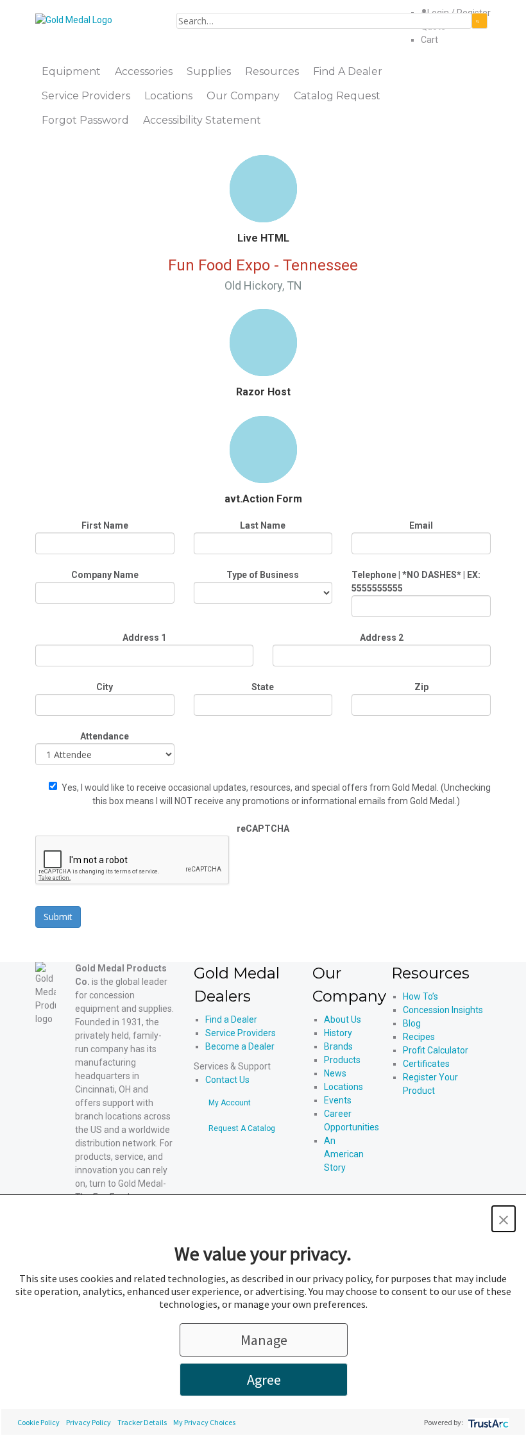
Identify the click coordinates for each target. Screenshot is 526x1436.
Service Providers (240, 1033)
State (262, 687)
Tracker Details (142, 1422)
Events (338, 1100)
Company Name (105, 575)
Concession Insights (443, 1010)
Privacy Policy (88, 1422)
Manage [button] (264, 1340)
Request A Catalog (241, 1128)
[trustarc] (487, 1422)
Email (421, 525)
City (104, 687)
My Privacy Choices (204, 1422)
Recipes (419, 1037)
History (338, 1033)
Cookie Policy (38, 1422)
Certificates (426, 1064)
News (335, 1073)
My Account (229, 1102)
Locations (343, 1087)
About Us (342, 1019)
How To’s (420, 996)
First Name (104, 525)
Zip (421, 687)
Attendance (104, 736)
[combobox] (323, 21)
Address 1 (144, 637)
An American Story (344, 1154)
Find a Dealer (231, 1019)
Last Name (262, 525)
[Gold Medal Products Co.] (73, 19)
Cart (429, 40)
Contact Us (227, 1080)
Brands (338, 1046)
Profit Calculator (435, 1050)
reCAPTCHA (263, 828)
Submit (58, 917)
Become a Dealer (240, 1046)
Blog (412, 1023)
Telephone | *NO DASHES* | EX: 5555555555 (416, 581)
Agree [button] (264, 1380)
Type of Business (262, 575)
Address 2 (381, 637)
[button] (503, 1219)
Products (342, 1060)
